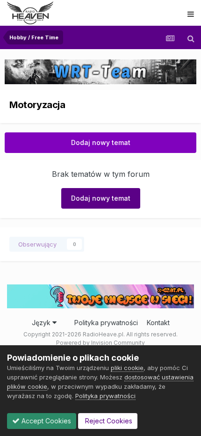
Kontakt (158, 323)
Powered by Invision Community (100, 342)
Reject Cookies (107, 421)
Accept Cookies (45, 421)
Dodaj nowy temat (100, 142)
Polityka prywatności (106, 323)
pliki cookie (127, 367)
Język (42, 323)
